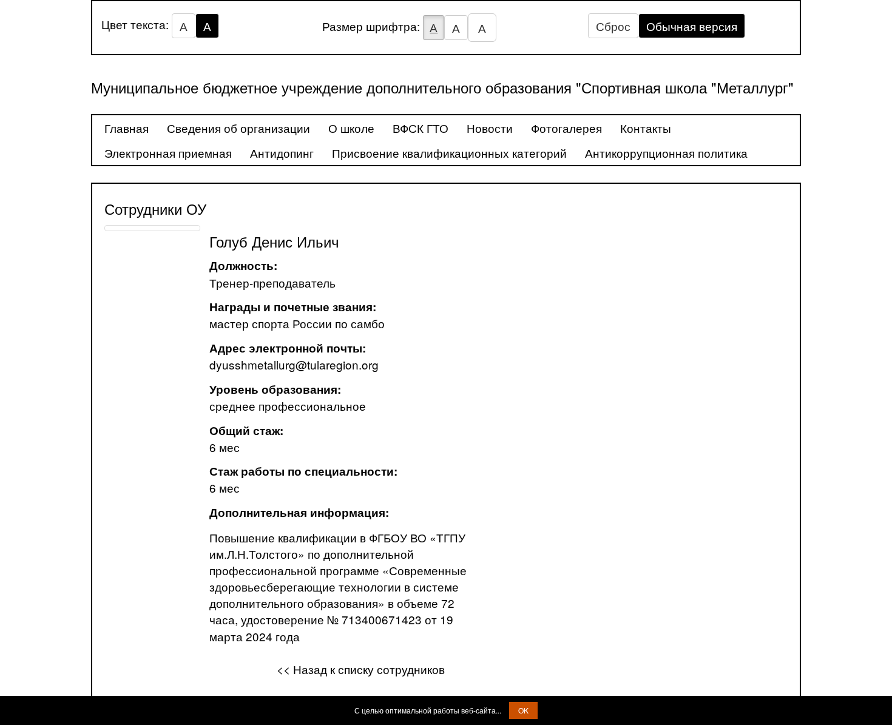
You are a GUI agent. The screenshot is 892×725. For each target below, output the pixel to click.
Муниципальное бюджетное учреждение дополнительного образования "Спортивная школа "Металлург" (442, 87)
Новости (490, 128)
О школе (351, 128)
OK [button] (523, 710)
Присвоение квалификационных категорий (449, 152)
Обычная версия (691, 26)
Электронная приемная (168, 152)
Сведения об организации (238, 128)
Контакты (645, 128)
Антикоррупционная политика (666, 152)
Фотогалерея (566, 128)
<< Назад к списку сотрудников (361, 669)
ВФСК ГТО (420, 128)
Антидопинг (282, 152)
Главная (126, 128)
